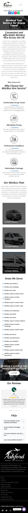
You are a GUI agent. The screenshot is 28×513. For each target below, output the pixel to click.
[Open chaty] (24, 509)
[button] (14, 422)
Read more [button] (14, 406)
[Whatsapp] (18, 13)
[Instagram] (15, 13)
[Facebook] (9, 13)
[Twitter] (12, 13)
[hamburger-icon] (20, 5)
